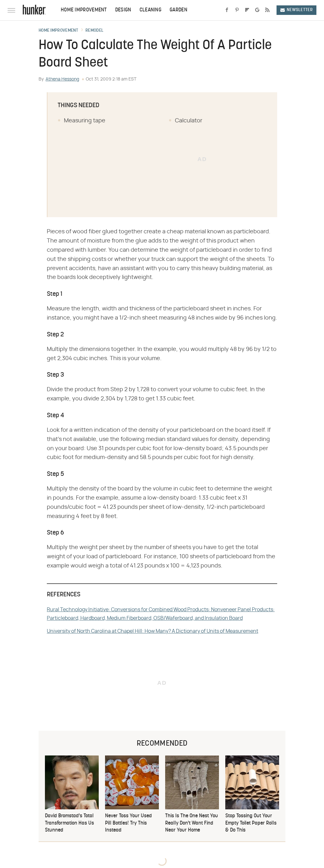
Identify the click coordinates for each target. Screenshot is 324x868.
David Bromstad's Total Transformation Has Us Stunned (69, 823)
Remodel (94, 31)
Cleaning (150, 10)
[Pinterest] (237, 10)
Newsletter (300, 10)
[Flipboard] (247, 10)
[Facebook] (227, 10)
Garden (178, 10)
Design (123, 10)
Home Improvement (84, 10)
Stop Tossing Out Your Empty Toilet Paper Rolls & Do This (251, 823)
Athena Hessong (62, 79)
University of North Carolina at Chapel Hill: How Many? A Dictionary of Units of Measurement (152, 631)
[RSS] (267, 10)
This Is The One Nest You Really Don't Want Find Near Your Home (191, 823)
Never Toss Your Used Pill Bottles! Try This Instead (128, 823)
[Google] (257, 10)
